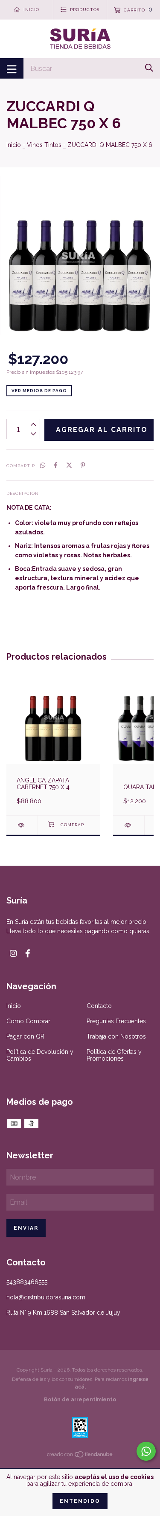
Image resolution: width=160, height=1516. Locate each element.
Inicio (13, 144)
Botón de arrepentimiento (80, 1400)
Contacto (99, 1005)
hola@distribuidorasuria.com (45, 1297)
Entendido (80, 1501)
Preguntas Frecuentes (116, 1021)
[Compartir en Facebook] (55, 465)
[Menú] (11, 68)
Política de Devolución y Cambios (39, 1055)
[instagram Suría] (13, 953)
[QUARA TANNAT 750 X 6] (128, 825)
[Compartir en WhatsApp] (43, 465)
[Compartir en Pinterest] (83, 465)
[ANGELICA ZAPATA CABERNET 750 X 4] (22, 825)
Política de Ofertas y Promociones (114, 1055)
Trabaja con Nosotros (116, 1036)
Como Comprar (28, 1021)
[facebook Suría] (28, 953)
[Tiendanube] (80, 1456)
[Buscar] (149, 67)
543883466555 (26, 1282)
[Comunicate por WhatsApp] (146, 1451)
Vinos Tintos (44, 144)
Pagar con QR (25, 1036)
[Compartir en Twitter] (69, 465)
